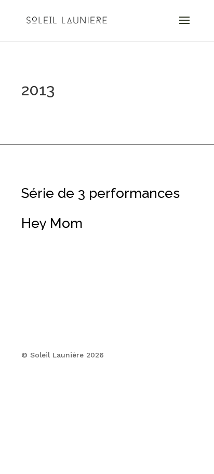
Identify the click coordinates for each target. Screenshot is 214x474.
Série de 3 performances (100, 193)
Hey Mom (52, 223)
